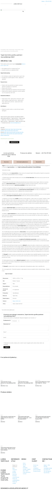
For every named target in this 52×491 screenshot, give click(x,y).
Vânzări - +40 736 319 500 (43, 153)
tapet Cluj (15, 132)
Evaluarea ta (7, 320)
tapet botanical (10, 132)
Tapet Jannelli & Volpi (8, 130)
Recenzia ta (7, 324)
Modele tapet (11, 49)
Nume (5, 332)
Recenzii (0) (39, 161)
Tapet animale (17, 49)
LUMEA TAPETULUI (18, 4)
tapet (5, 132)
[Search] (44, 4)
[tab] (6, 162)
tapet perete (6, 135)
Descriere (6, 161)
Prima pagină (3, 49)
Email (4, 337)
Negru (14, 301)
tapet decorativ (20, 132)
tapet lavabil (17, 133)
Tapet (7, 49)
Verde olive (18, 301)
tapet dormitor (3, 133)
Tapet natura (15, 130)
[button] (6, 3)
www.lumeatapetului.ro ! (15, 122)
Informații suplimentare (22, 161)
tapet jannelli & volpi (11, 133)
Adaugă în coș (14, 142)
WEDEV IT (24, 488)
